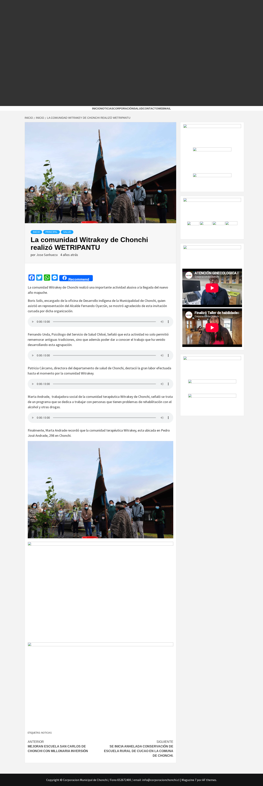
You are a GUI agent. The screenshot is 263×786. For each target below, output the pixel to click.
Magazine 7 (189, 780)
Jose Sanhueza (47, 254)
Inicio (96, 108)
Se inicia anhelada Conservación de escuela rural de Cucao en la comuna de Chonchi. (138, 748)
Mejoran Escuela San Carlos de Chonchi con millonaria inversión (58, 746)
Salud (67, 232)
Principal (51, 232)
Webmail (164, 108)
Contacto (150, 108)
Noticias (106, 108)
